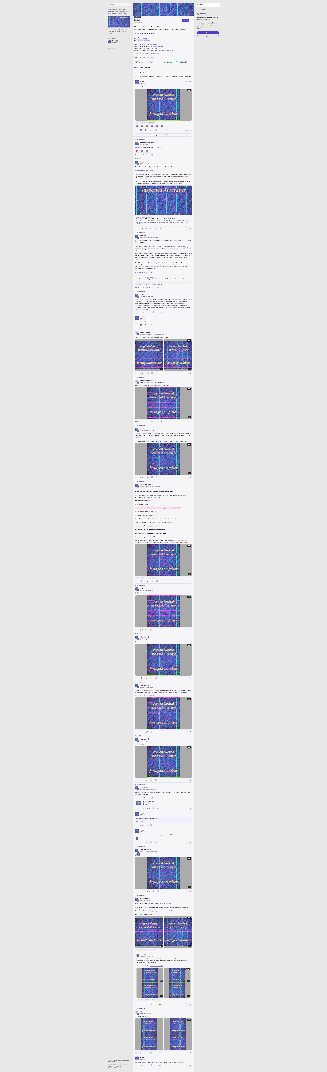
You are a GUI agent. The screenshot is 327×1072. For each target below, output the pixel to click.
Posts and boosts (139, 73)
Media (141, 67)
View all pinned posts (164, 135)
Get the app (119, 1064)
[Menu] (191, 20)
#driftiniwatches (143, 76)
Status (119, 1060)
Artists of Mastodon (148, 801)
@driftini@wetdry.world (139, 22)
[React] (151, 130)
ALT (161, 369)
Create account (208, 33)
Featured (147, 67)
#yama (181, 76)
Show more (139, 821)
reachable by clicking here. (174, 542)
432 (135, 26)
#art (136, 76)
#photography (187, 76)
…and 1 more (160, 284)
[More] (160, 130)
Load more (163, 1069)
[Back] (197, 5)
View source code (117, 1066)
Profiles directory (126, 1060)
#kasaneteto (159, 76)
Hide (189, 90)
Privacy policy (111, 1061)
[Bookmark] (156, 130)
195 (143, 26)
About (115, 1060)
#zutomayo (174, 76)
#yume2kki (151, 76)
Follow (186, 20)
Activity (136, 67)
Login (208, 37)
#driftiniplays (167, 76)
